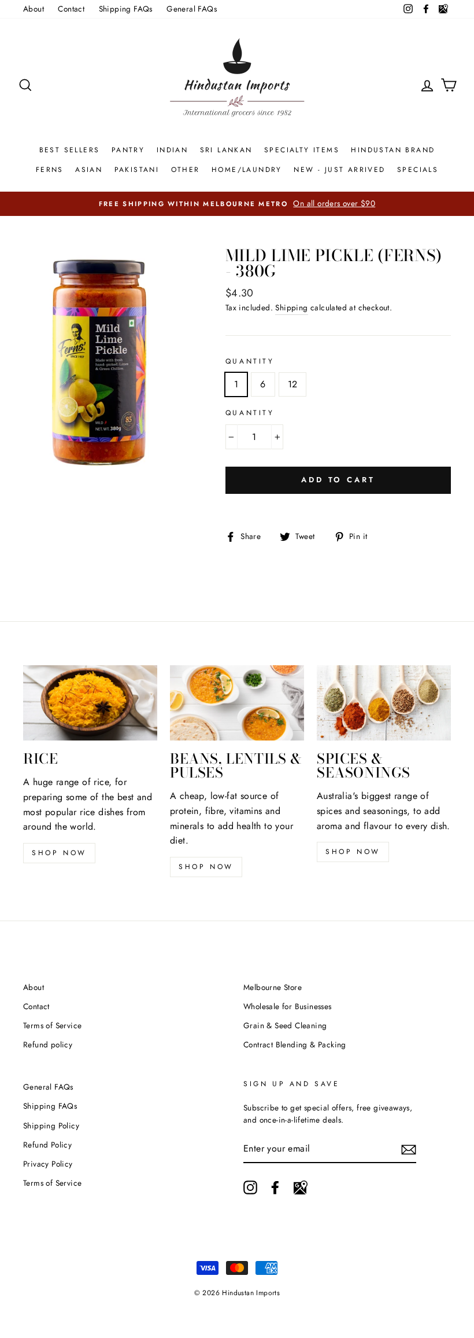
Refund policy (47, 1044)
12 (293, 384)
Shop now (59, 853)
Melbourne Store (272, 987)
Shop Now (206, 867)
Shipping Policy (51, 1125)
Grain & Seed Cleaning (285, 1025)
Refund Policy (47, 1144)
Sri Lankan (226, 150)
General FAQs (191, 8)
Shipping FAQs (126, 8)
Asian (88, 169)
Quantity (250, 361)
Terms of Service (52, 1025)
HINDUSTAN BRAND (393, 150)
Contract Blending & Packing (294, 1044)
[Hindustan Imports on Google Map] (301, 1187)
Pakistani (137, 169)
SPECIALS (417, 169)
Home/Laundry (247, 169)
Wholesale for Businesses (287, 1006)
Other (185, 169)
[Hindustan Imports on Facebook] (275, 1187)
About (33, 8)
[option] (237, 203)
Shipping (291, 307)
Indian (172, 150)
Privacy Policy (48, 1164)
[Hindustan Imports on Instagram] (250, 1187)
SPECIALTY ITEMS (301, 150)
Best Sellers (69, 150)
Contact (71, 8)
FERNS (50, 169)
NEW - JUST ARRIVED (339, 169)
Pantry (128, 150)
